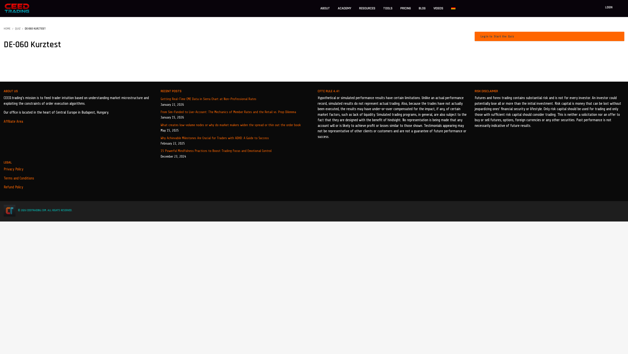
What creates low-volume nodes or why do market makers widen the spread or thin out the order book (231, 125)
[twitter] (603, 210)
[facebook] (595, 210)
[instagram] (616, 210)
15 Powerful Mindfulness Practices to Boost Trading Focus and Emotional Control (216, 151)
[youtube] (622, 210)
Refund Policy (13, 187)
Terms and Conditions (19, 178)
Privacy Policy (13, 169)
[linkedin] (609, 210)
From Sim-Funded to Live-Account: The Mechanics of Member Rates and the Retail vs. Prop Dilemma (228, 112)
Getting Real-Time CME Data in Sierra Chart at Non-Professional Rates (208, 99)
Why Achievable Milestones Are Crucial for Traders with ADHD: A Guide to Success (215, 138)
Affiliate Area (13, 121)
